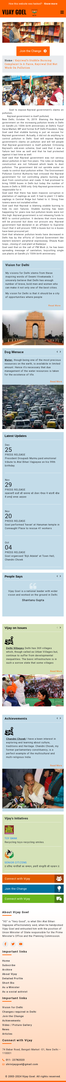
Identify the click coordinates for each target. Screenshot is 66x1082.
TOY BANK (11, 838)
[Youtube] (21, 944)
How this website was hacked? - (33, 3)
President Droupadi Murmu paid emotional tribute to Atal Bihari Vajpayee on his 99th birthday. (30, 462)
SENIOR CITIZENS (16, 862)
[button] (57, 352)
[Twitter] (13, 944)
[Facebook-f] (5, 944)
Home (8, 60)
